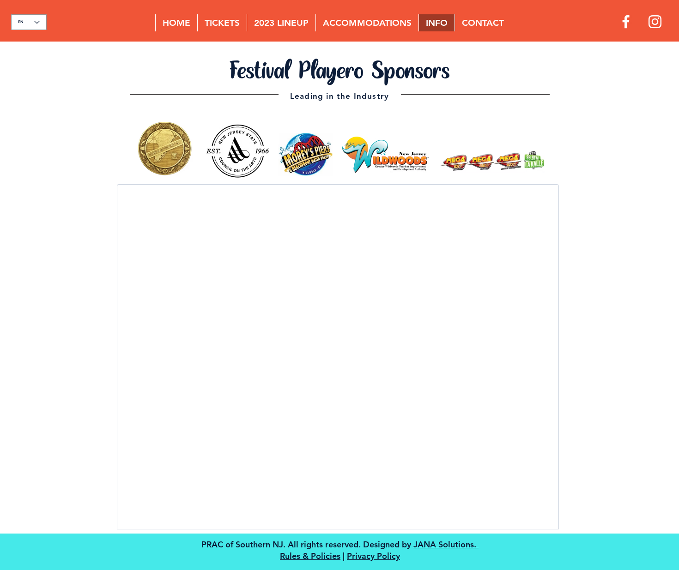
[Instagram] (655, 21)
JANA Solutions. (446, 544)
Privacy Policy (373, 556)
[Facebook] (626, 21)
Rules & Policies (310, 556)
